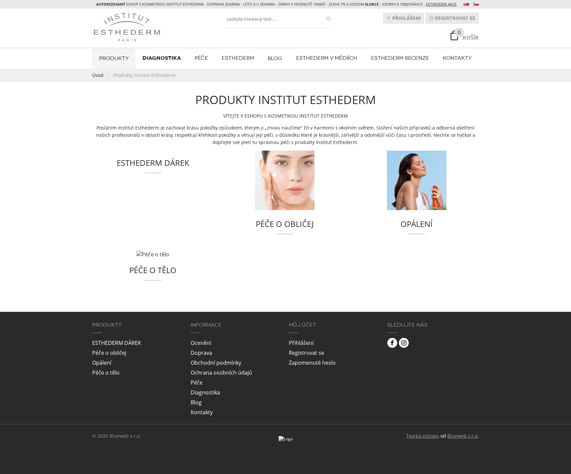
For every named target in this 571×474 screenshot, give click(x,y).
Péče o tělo (106, 372)
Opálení (101, 362)
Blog (275, 58)
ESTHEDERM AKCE (441, 4)
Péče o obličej (109, 352)
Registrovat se (455, 18)
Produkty (114, 58)
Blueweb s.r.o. (463, 436)
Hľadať (328, 19)
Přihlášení (406, 18)
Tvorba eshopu (422, 436)
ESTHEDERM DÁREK (116, 342)
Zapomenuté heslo (312, 362)
